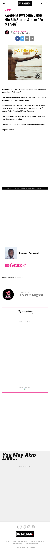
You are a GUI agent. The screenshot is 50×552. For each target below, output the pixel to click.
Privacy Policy (17, 543)
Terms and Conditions (31, 543)
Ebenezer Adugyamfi (19, 31)
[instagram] (24, 266)
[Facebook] (12, 266)
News (8, 542)
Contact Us (40, 542)
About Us (32, 542)
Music (14, 542)
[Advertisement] (25, 214)
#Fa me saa (19, 278)
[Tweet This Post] (22, 38)
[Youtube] (20, 266)
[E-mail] (7, 266)
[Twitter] (16, 266)
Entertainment (22, 542)
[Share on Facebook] (17, 38)
